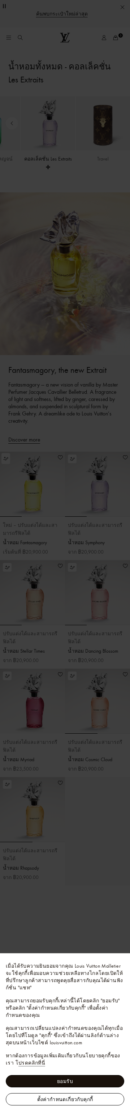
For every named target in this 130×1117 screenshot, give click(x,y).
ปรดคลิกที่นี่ (31, 1063)
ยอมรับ (65, 1081)
